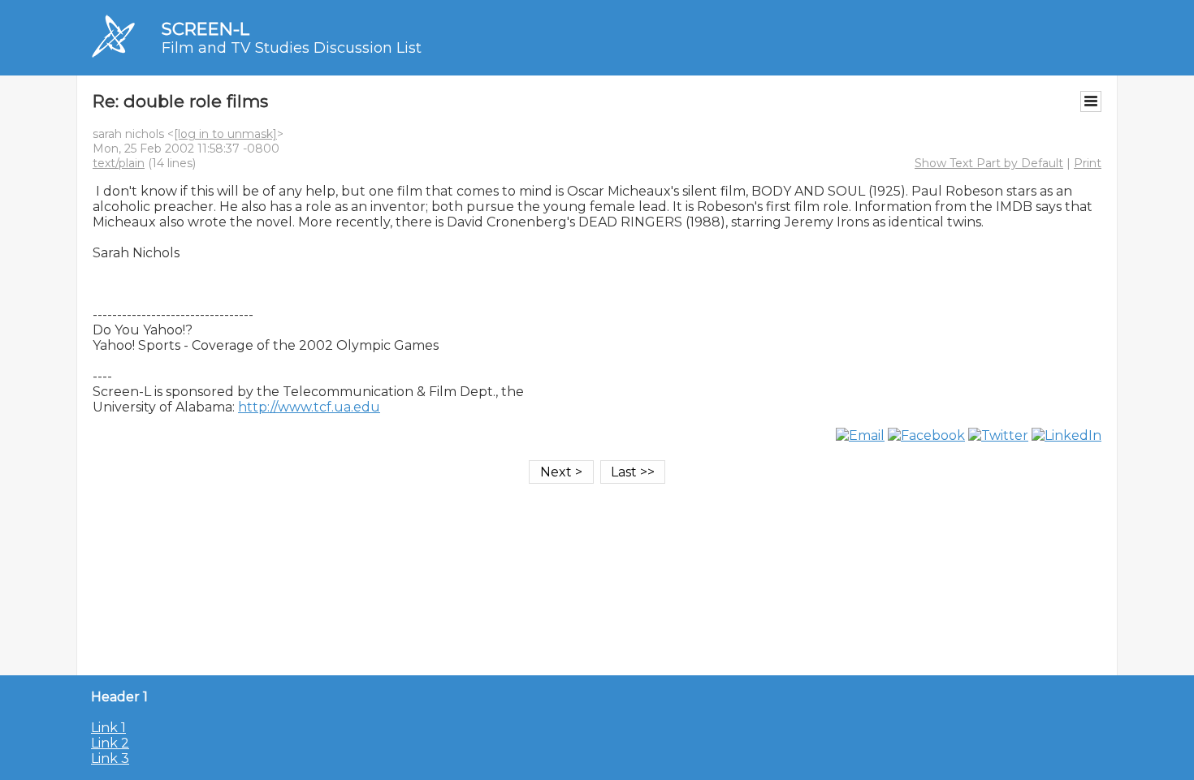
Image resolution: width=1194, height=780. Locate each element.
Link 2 (110, 743)
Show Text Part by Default (989, 163)
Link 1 (108, 727)
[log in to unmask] (225, 134)
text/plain (119, 163)
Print (1087, 163)
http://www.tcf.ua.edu (309, 407)
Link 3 (110, 758)
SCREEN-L (205, 29)
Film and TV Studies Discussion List (292, 48)
